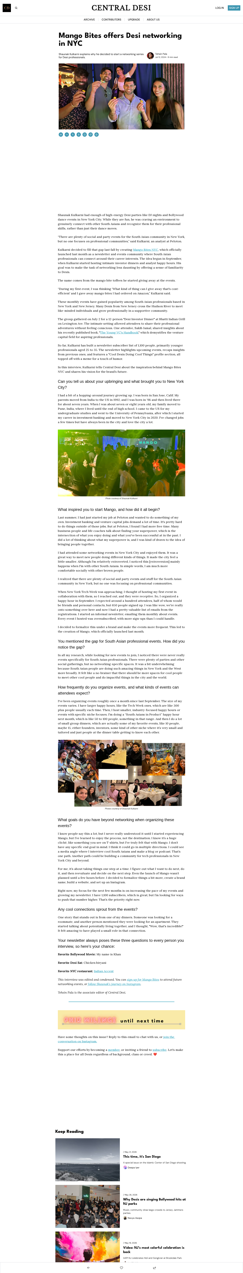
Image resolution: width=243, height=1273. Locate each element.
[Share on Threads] (79, 134)
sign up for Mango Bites (143, 979)
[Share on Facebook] (67, 134)
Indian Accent (104, 971)
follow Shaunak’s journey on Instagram (114, 984)
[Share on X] (73, 134)
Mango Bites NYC (145, 250)
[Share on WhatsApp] (96, 134)
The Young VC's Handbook (119, 332)
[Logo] (7, 8)
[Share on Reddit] (90, 134)
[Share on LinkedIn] (84, 134)
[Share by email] (61, 134)
